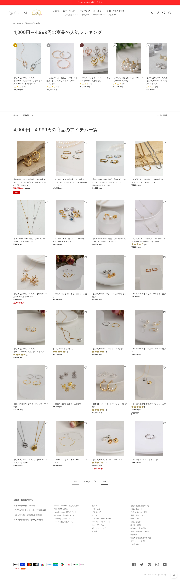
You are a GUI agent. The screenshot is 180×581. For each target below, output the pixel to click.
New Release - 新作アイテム (65, 512)
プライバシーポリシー (138, 541)
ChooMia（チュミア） (158, 575)
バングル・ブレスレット (101, 522)
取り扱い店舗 (135, 525)
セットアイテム (98, 525)
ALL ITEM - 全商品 (61, 509)
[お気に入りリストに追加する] (46, 143)
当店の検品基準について (139, 506)
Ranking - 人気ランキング (64, 518)
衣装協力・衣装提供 (138, 528)
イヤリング (96, 512)
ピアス (94, 506)
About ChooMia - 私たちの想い (66, 506)
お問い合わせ (135, 522)
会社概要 (133, 534)
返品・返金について (138, 515)
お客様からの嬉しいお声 (139, 531)
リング (94, 515)
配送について (135, 518)
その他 (94, 531)
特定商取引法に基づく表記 (140, 538)
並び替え (16, 115)
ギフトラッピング (99, 528)
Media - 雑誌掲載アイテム (64, 522)
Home (16, 23)
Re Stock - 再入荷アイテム (64, 515)
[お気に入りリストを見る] (163, 13)
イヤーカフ (96, 509)
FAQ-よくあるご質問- (139, 512)
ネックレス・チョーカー (101, 518)
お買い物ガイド (136, 509)
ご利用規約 (134, 544)
